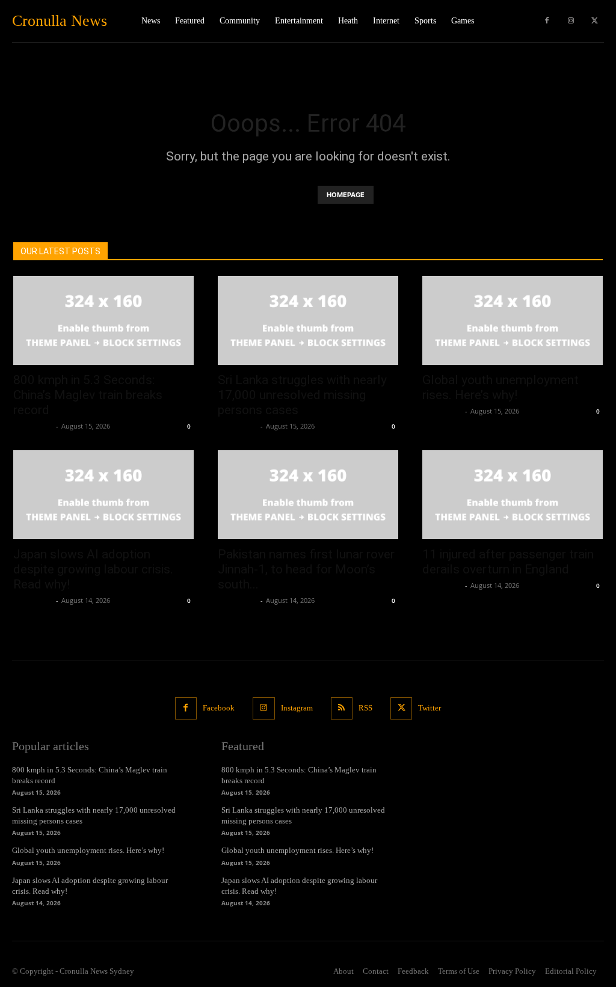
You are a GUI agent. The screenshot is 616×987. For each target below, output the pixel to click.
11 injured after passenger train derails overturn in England (508, 561)
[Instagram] (571, 21)
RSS (365, 707)
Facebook (219, 707)
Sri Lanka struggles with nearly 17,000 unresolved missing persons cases (302, 395)
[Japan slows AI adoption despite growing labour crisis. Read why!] (103, 494)
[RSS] (342, 708)
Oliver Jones (33, 425)
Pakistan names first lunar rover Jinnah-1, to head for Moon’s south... (306, 569)
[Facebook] (547, 21)
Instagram (297, 707)
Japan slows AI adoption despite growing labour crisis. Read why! (93, 569)
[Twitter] (595, 21)
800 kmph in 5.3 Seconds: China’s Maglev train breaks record (87, 395)
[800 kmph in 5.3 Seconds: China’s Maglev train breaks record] (103, 320)
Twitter (429, 707)
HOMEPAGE (346, 195)
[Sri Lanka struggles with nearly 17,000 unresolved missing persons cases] (308, 320)
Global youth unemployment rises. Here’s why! (500, 387)
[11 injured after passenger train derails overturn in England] (512, 494)
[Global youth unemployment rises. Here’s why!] (512, 320)
